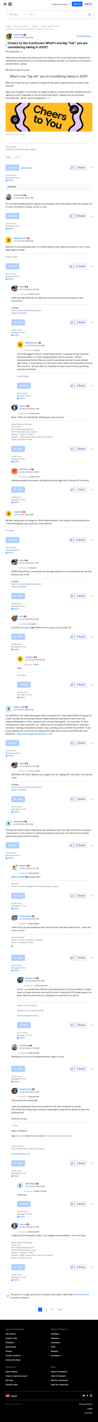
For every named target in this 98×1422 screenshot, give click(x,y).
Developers (55, 1356)
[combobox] (60, 14)
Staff (53, 1347)
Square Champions (59, 1372)
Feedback (10, 1343)
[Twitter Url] (83, 1396)
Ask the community (59, 1380)
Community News (13, 1360)
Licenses (88, 1413)
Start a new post (81, 1294)
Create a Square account (16, 1376)
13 (20, 809)
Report (11, 180)
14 (14, 855)
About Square (12, 1372)
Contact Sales (12, 1385)
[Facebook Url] (87, 1396)
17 (26, 1035)
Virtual (18, 157)
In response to (29, 294)
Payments (55, 1338)
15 (20, 906)
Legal (90, 1408)
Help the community (59, 1385)
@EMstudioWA (18, 877)
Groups (9, 1351)
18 (20, 1079)
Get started (11, 1334)
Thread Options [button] (83, 36)
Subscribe (27, 168)
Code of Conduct (58, 1376)
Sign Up (77, 4)
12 (14, 753)
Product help (11, 1338)
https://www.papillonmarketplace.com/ (35, 734)
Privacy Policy (85, 1404)
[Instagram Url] (91, 1396)
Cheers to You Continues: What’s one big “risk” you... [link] (30, 29)
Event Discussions (50, 26)
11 (26, 695)
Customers (55, 1343)
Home (8, 26)
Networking (11, 1347)
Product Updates (13, 1356)
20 (26, 1214)
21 (20, 1277)
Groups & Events (21, 26)
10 (20, 647)
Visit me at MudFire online (27, 1016)
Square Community (19, 313)
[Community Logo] (11, 4)
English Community (59, 4)
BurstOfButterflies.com (20, 1154)
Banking (54, 1351)
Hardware (55, 1334)
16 (20, 968)
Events (35, 26)
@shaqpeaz (26, 627)
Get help (9, 1380)
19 (20, 1173)
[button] (49, 117)
